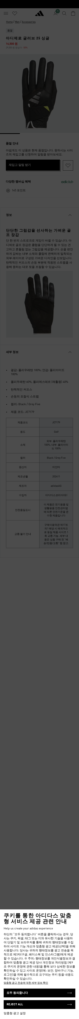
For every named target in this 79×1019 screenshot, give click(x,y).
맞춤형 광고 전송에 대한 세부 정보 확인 (26, 983)
